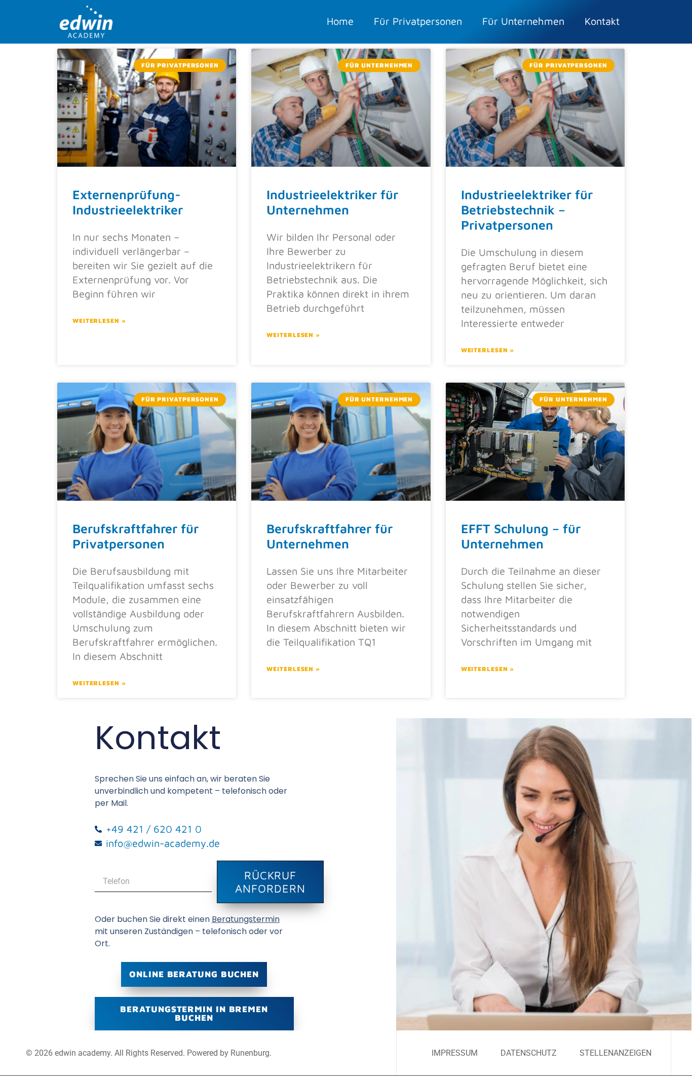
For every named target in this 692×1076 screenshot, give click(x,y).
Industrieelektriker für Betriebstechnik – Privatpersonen (527, 209)
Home (340, 21)
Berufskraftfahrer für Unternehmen (329, 536)
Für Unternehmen (523, 21)
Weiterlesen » (99, 320)
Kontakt (602, 21)
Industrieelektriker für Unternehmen (332, 202)
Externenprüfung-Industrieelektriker (127, 202)
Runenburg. (251, 1053)
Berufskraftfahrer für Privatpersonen (135, 536)
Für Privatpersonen (418, 21)
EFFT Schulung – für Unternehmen (521, 536)
